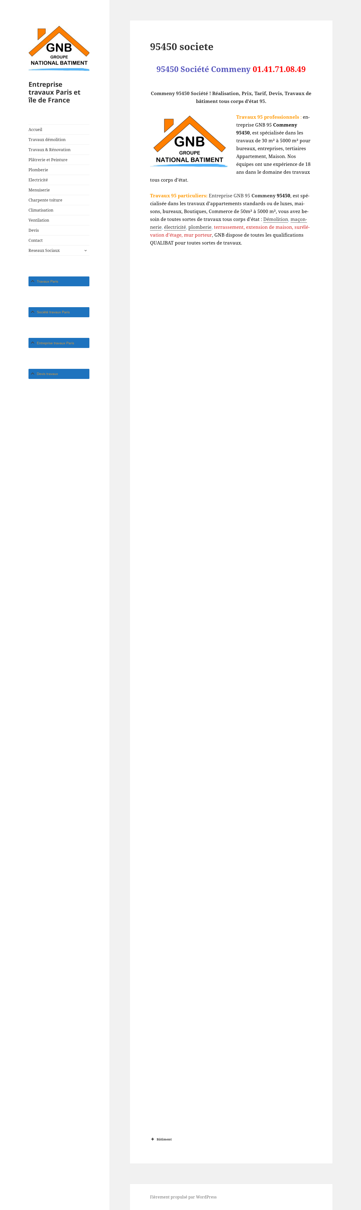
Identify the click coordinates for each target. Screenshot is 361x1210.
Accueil (35, 129)
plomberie (199, 227)
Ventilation (38, 220)
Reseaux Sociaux (44, 250)
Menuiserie (39, 190)
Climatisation (40, 210)
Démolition (275, 219)
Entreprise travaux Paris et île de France (54, 92)
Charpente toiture (45, 200)
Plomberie (38, 170)
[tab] (58, 281)
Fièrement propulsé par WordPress (183, 1197)
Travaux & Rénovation (49, 149)
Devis (33, 230)
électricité (175, 227)
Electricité (38, 180)
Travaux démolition (47, 139)
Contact (35, 240)
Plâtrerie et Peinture (48, 159)
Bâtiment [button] (164, 1139)
